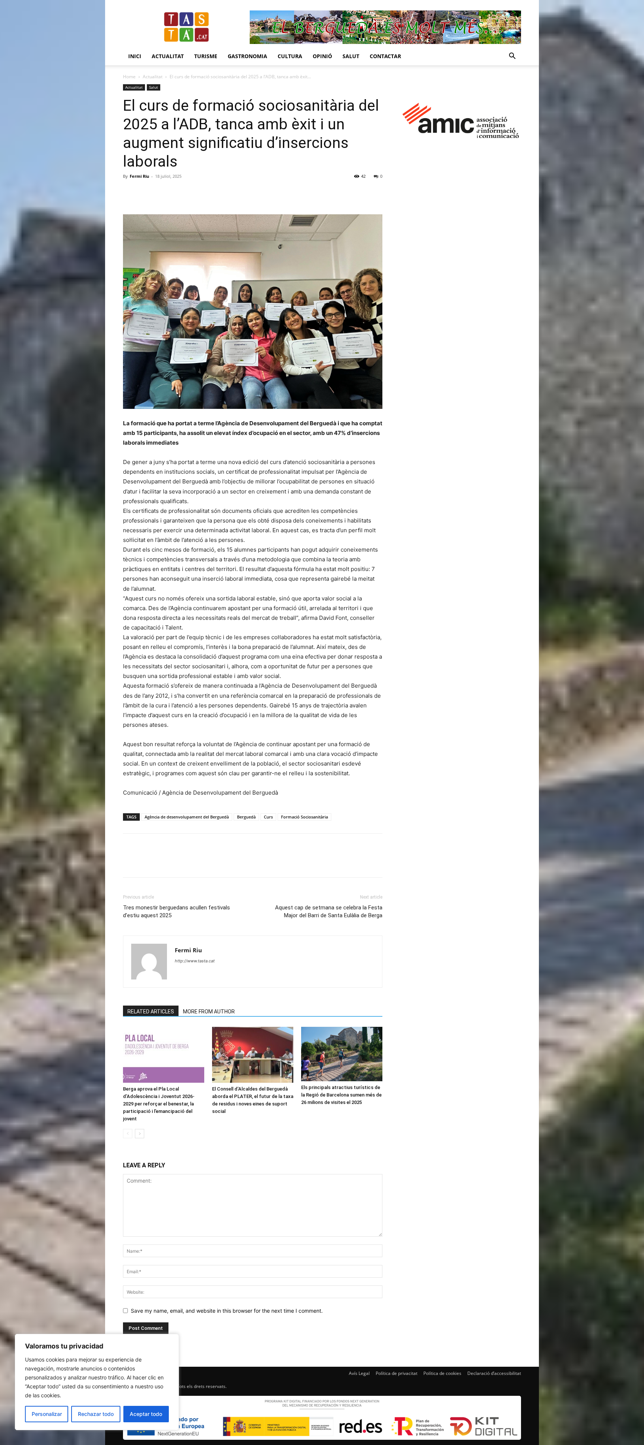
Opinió (322, 56)
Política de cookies (442, 1373)
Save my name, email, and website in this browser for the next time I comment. (227, 1310)
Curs (268, 817)
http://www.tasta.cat (195, 960)
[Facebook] (130, 193)
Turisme (205, 56)
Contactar (385, 56)
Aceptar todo (146, 1414)
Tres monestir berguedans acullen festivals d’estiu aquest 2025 (176, 911)
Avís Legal (359, 1373)
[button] (512, 56)
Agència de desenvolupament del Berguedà (187, 817)
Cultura (290, 56)
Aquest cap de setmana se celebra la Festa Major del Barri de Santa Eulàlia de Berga (328, 911)
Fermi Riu (139, 176)
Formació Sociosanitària (304, 817)
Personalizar (47, 1414)
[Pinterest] (164, 193)
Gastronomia (247, 56)
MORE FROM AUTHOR (209, 1012)
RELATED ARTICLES (150, 1012)
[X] (147, 193)
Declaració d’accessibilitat (494, 1373)
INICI (134, 56)
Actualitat (168, 56)
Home (129, 76)
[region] (97, 1382)
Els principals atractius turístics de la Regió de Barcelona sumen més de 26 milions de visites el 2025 (341, 1095)
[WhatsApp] (181, 193)
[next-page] (139, 1133)
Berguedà (246, 817)
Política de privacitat (396, 1373)
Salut (350, 56)
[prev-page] (127, 1133)
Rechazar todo (96, 1414)
